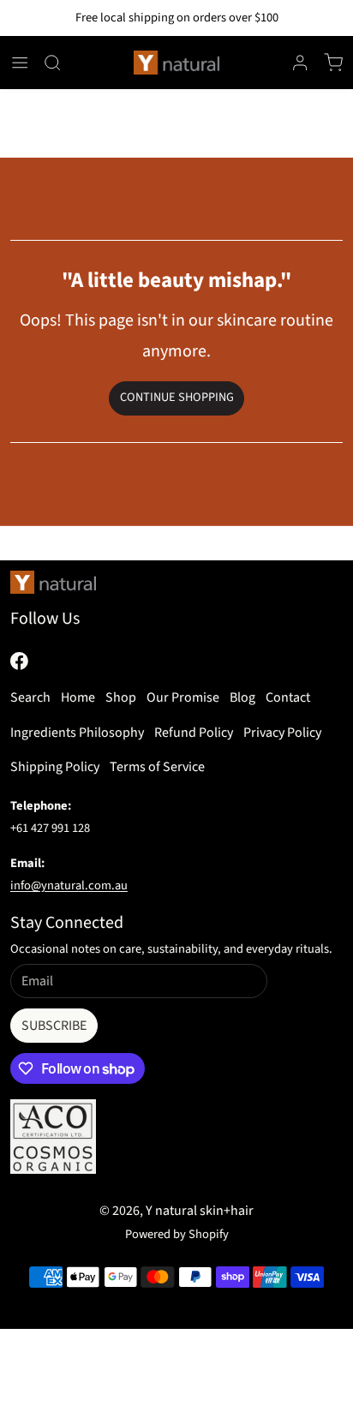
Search (30, 697)
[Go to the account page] (299, 62)
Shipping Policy (54, 766)
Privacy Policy (282, 732)
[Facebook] (19, 661)
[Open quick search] (52, 62)
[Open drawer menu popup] (19, 62)
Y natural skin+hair (200, 1210)
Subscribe (54, 1025)
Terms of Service (157, 766)
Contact (288, 697)
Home (78, 697)
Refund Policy (193, 732)
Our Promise (183, 697)
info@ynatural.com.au (69, 885)
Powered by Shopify (177, 1234)
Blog (242, 697)
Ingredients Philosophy (77, 732)
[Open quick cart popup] (333, 62)
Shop (120, 697)
